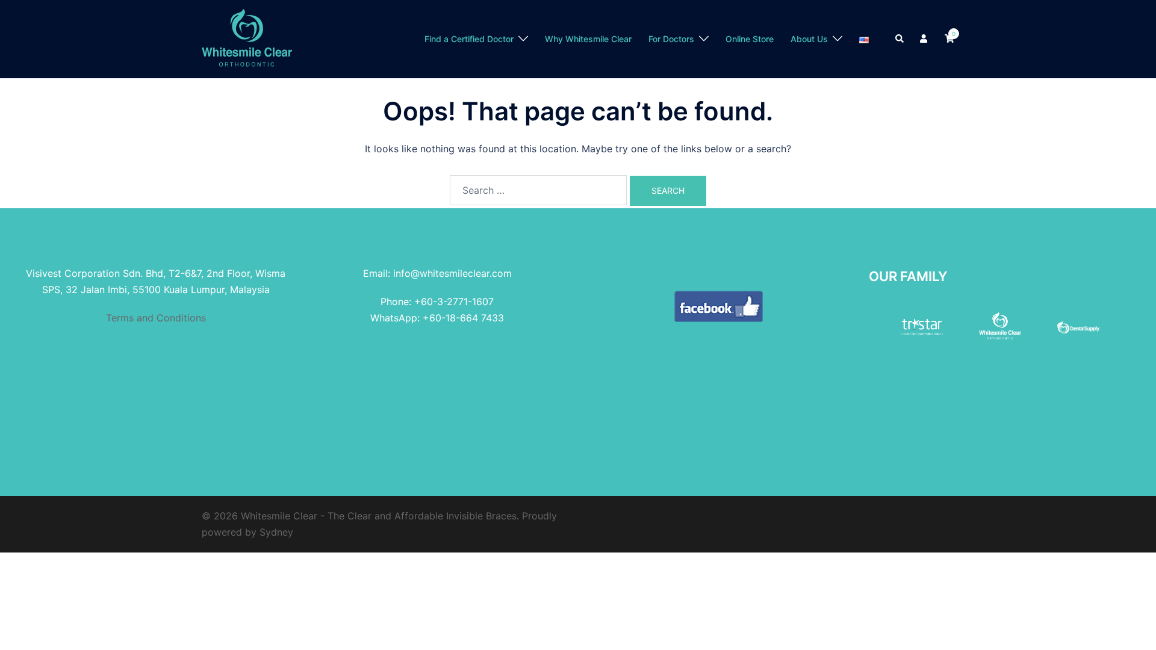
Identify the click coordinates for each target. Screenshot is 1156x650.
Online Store (750, 39)
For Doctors (671, 39)
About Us (809, 39)
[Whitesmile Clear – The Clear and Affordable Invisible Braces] (247, 38)
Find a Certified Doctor (469, 39)
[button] (900, 39)
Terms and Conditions (156, 318)
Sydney (276, 532)
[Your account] (925, 39)
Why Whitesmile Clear (588, 39)
